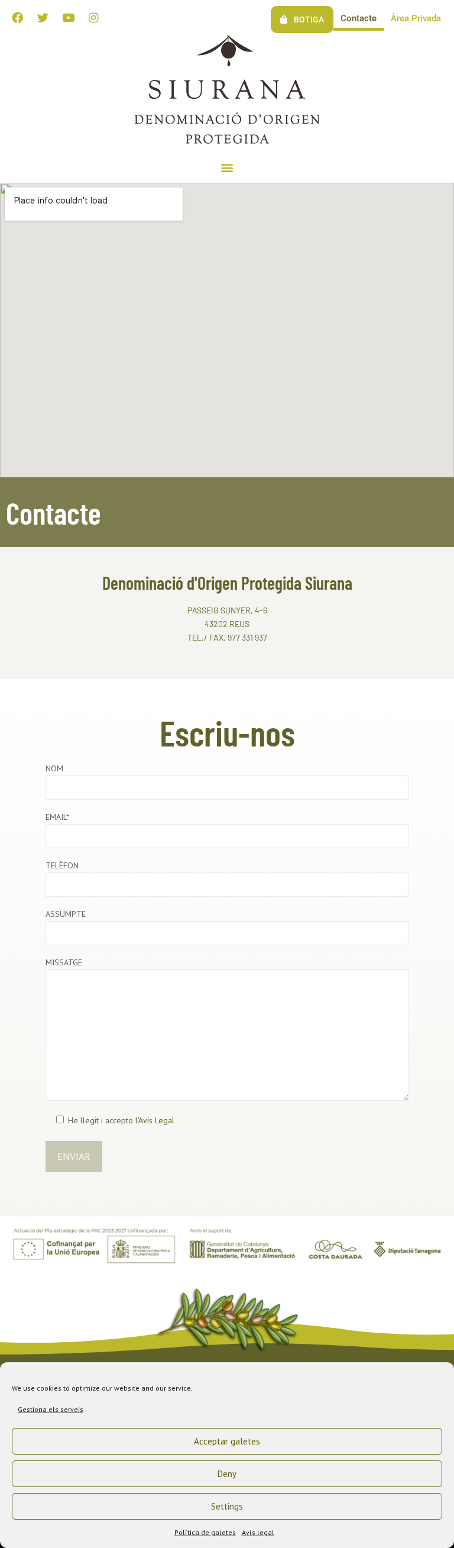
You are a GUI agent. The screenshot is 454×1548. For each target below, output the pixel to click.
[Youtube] (68, 17)
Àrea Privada (416, 18)
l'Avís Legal (154, 1120)
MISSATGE (64, 962)
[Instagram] (93, 17)
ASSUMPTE (66, 914)
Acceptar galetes (227, 1441)
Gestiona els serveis (50, 1409)
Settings (227, 1506)
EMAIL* (57, 817)
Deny (227, 1473)
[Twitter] (42, 17)
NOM (54, 768)
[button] (227, 167)
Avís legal (258, 1532)
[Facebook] (17, 17)
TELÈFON (62, 865)
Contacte (358, 18)
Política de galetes (205, 1532)
